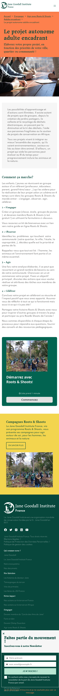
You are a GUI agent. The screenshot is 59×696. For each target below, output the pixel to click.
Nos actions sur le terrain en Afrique (19, 605)
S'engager (8, 610)
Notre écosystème (11, 564)
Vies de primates (11, 587)
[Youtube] (27, 530)
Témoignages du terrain (14, 582)
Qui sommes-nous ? (12, 550)
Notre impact (9, 596)
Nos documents (10, 568)
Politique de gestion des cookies (18, 545)
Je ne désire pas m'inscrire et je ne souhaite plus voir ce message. (30, 691)
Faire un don (9, 619)
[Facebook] (5, 530)
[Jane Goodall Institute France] (16, 6)
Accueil (7, 16)
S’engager (19, 16)
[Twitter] (11, 530)
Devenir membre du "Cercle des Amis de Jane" (24, 614)
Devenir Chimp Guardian (14, 623)
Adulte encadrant (12, 19)
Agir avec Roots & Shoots (39, 16)
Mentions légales (11, 539)
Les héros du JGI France (14, 591)
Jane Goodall (10, 555)
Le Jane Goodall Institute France (18, 560)
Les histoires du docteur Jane (16, 578)
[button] (54, 5)
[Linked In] (21, 530)
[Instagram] (16, 530)
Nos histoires (9, 573)
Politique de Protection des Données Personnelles (26, 542)
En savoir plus (15, 445)
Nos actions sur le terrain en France (18, 600)
